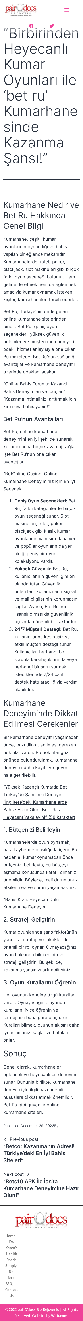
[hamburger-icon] (67, 10)
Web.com (59, 1315)
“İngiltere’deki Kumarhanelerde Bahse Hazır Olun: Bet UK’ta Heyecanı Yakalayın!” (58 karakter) (39, 809)
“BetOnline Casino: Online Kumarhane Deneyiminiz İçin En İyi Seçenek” (39, 481)
